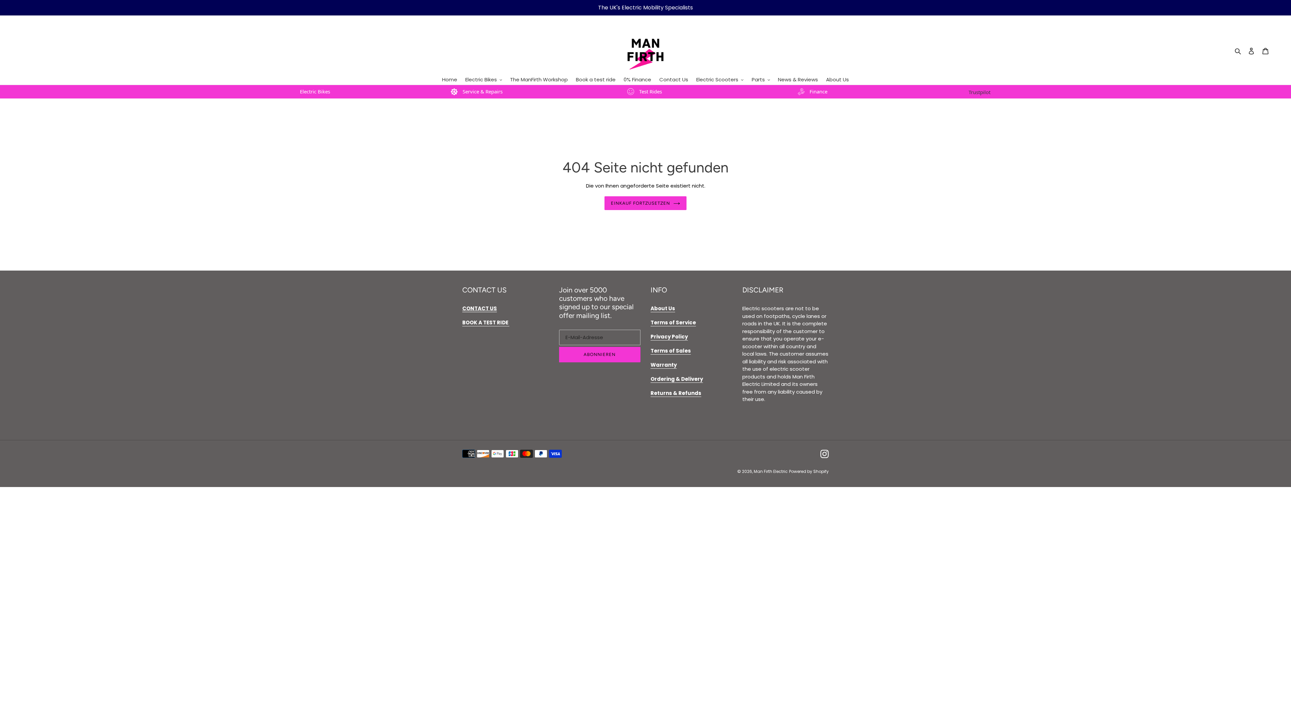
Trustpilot (979, 92)
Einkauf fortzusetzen (640, 203)
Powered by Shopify (809, 471)
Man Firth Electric (771, 471)
